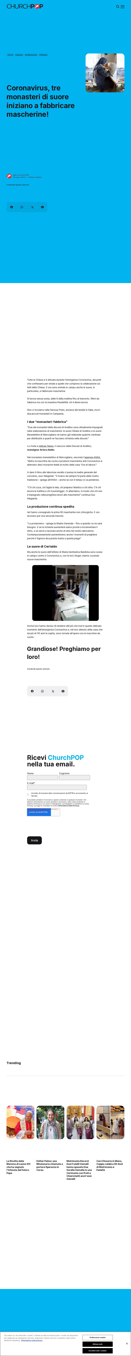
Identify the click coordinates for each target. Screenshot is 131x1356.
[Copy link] (42, 207)
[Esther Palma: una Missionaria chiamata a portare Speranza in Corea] (50, 1122)
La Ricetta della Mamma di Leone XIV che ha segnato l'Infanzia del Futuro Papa (18, 1167)
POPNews (43, 55)
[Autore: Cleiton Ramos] (71, 1135)
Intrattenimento (31, 55)
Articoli (10, 55)
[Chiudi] (127, 1343)
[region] (65, 1344)
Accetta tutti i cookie (97, 1351)
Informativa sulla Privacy (68, 806)
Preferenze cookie (98, 1337)
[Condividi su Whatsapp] (22, 207)
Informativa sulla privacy (31, 1340)
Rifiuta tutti (98, 1344)
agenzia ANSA (92, 457)
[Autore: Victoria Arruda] (11, 1135)
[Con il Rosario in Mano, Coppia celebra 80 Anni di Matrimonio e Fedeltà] (110, 1122)
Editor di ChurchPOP (21, 175)
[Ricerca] (118, 6)
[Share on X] (32, 207)
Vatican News (46, 446)
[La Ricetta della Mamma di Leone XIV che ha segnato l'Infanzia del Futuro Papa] (20, 1122)
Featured (19, 55)
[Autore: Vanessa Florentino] (41, 1135)
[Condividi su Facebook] (12, 207)
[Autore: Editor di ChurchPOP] (9, 176)
